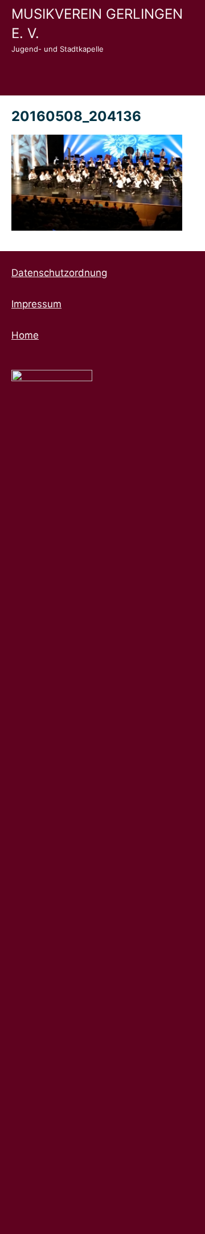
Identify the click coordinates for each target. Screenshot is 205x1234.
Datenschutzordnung (59, 272)
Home (25, 335)
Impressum (36, 304)
